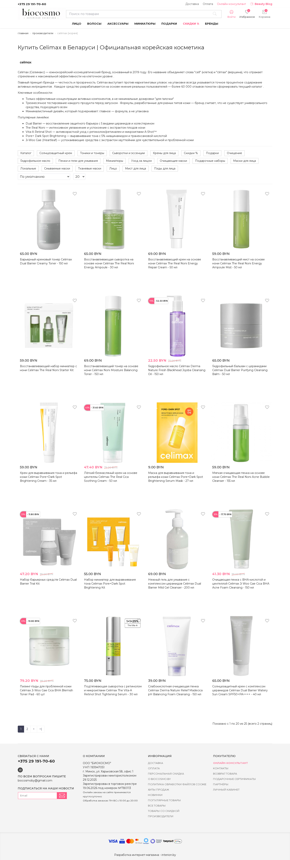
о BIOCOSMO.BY (159, 778)
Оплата (208, 4)
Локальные (28, 168)
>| (40, 729)
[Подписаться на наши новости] (62, 795)
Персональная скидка (166, 773)
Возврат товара (225, 773)
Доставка (192, 4)
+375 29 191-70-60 (32, 4)
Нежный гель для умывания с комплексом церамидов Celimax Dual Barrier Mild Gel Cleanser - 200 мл (174, 583)
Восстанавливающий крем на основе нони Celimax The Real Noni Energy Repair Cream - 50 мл (174, 263)
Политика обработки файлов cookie (177, 784)
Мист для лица (135, 168)
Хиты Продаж (158, 789)
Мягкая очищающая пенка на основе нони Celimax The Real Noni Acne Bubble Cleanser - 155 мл (241, 477)
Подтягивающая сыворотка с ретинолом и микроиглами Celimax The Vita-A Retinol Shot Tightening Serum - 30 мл (113, 690)
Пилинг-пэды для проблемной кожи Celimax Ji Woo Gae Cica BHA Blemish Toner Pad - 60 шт (46, 690)
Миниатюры (114, 161)
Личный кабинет (226, 789)
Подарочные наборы (210, 161)
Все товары (157, 805)
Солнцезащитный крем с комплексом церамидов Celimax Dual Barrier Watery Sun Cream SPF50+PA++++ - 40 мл (240, 690)
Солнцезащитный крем (55, 153)
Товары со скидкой (164, 810)
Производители (42, 33)
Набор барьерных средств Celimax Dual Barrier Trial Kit (48, 581)
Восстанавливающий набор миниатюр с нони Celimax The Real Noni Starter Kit (48, 368)
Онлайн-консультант (231, 4)
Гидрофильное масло (35, 161)
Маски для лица (244, 161)
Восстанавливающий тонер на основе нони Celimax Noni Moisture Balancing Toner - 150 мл (111, 370)
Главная (23, 33)
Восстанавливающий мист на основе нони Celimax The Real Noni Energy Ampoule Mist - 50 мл (238, 263)
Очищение (234, 153)
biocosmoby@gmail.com (35, 780)
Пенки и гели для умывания (78, 161)
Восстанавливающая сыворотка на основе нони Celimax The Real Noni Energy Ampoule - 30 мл (109, 263)
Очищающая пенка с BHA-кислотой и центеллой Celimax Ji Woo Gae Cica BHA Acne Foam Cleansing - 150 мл (240, 583)
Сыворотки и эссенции (128, 153)
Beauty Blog (263, 4)
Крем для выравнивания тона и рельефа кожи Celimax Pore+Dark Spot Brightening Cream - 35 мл (48, 477)
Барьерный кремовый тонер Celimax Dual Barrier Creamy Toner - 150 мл (46, 261)
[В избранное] (75, 194)
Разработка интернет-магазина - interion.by (145, 855)
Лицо (113, 168)
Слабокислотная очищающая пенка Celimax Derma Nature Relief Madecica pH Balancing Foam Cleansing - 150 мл (175, 690)
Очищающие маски (173, 161)
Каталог (25, 153)
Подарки (212, 153)
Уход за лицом (141, 161)
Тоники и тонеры (92, 153)
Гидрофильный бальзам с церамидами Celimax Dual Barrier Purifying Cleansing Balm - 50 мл (240, 370)
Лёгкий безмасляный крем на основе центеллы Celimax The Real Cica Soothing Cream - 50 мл (110, 477)
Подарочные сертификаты (234, 778)
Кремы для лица (164, 153)
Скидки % (191, 153)
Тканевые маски (89, 168)
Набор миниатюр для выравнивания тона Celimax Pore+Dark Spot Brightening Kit (110, 583)
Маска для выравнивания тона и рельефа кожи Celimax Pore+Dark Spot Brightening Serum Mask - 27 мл (175, 477)
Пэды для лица (164, 168)
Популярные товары (164, 800)
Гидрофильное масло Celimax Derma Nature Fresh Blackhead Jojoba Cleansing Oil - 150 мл (176, 370)
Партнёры (220, 784)
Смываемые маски (57, 168)
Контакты (220, 768)
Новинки (155, 794)
